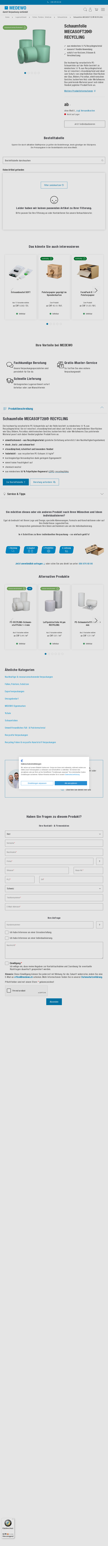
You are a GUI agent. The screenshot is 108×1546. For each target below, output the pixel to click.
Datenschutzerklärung (72, 775)
